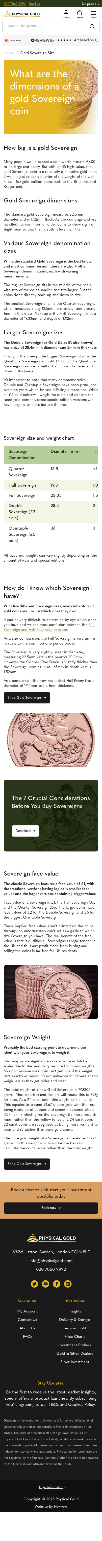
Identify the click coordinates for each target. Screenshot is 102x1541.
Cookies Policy (81, 1405)
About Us (27, 1328)
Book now (48, 1208)
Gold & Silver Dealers (74, 1354)
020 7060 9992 (15, 4)
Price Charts (74, 1337)
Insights (75, 1311)
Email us (34, 4)
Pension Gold (74, 1328)
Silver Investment (74, 1362)
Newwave (61, 1506)
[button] (34, 1284)
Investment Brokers (75, 1345)
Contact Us (27, 1320)
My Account (27, 1311)
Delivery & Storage (74, 1320)
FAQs (27, 1337)
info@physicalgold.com (51, 1261)
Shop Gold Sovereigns (25, 698)
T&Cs (54, 1405)
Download (23, 831)
